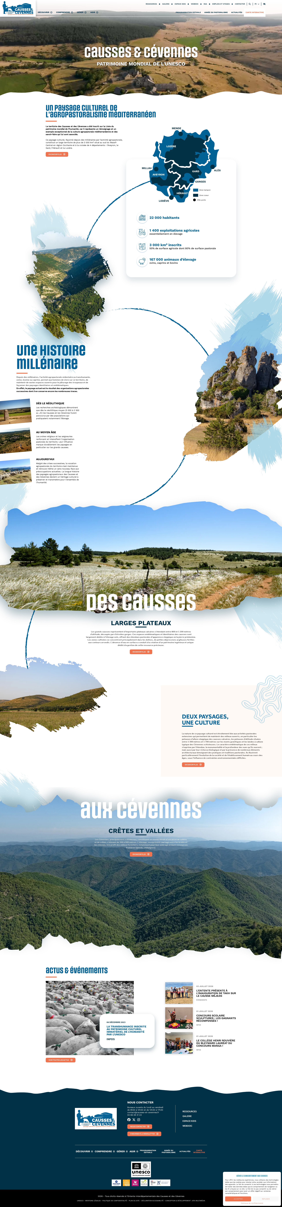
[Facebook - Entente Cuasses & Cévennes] (129, 1120)
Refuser (266, 1199)
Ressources (151, 4)
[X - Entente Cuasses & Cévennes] (133, 1120)
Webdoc (194, 4)
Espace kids (180, 4)
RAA (205, 4)
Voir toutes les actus (59, 1060)
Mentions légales (93, 1201)
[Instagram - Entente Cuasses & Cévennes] (138, 1120)
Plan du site (134, 1201)
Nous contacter (138, 1127)
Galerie (165, 4)
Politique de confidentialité (252, 1203)
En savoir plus (55, 154)
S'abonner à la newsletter (142, 1134)
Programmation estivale (188, 12)
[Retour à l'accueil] (18, 8)
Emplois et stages (221, 4)
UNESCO (80, 1201)
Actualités (236, 12)
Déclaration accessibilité (152, 1201)
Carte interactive (255, 12)
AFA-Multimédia (198, 1201)
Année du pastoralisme (216, 12)
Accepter (238, 1199)
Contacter (240, 4)
